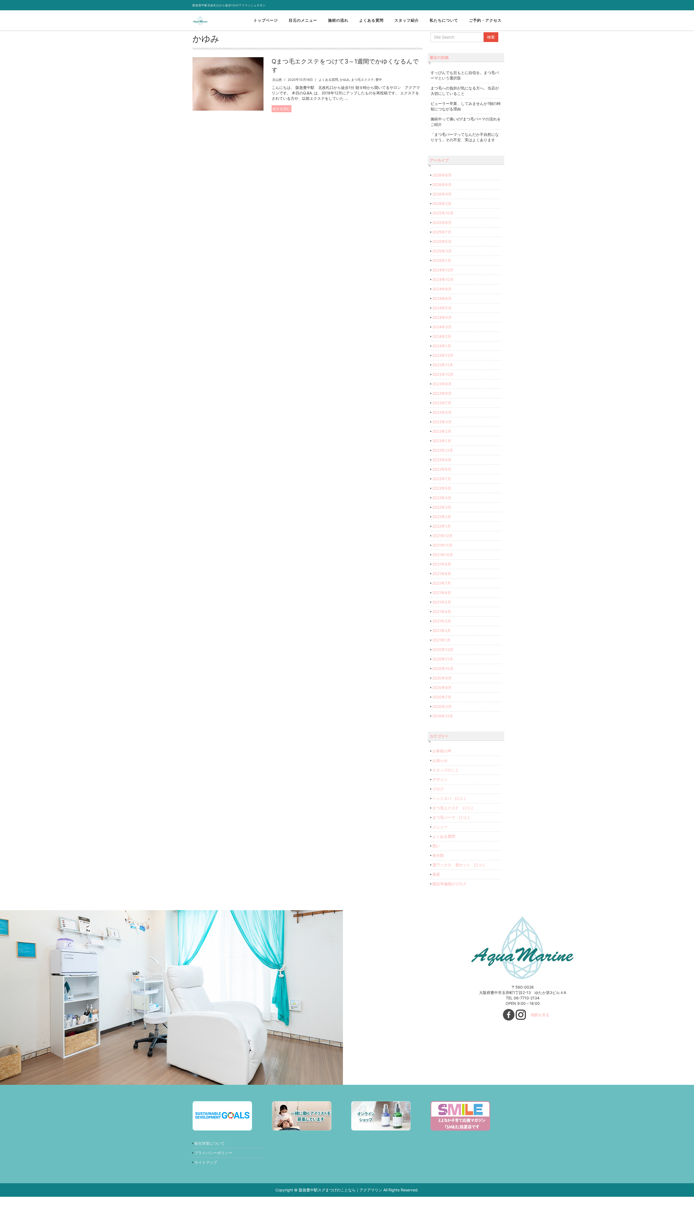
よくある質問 (371, 20)
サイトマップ (205, 1162)
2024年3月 (442, 327)
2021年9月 (441, 564)
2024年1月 (441, 346)
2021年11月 (442, 545)
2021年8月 (441, 573)
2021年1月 (441, 640)
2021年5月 (441, 602)
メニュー (440, 827)
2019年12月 (442, 716)
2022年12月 (442, 450)
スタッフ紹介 (406, 20)
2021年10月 (442, 554)
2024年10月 (443, 279)
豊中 (378, 80)
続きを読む (281, 109)
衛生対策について (209, 1143)
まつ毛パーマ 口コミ (451, 817)
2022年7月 (441, 478)
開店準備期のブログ (449, 883)
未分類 (438, 855)
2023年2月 (441, 431)
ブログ (438, 789)
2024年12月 (442, 270)
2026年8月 (442, 175)
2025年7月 (441, 232)
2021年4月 (441, 611)
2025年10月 (443, 213)
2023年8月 (442, 393)
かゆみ (344, 80)
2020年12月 (442, 649)
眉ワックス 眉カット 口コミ (459, 864)
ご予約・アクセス (485, 20)
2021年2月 (441, 630)
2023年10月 (443, 374)
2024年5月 (442, 308)
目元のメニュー (303, 20)
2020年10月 (443, 668)
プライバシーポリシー (213, 1152)
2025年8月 (442, 222)
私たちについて (444, 20)
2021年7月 (441, 583)
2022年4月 (441, 497)
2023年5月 (442, 412)
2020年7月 (441, 697)
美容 (436, 874)
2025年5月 (442, 241)
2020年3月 (442, 706)
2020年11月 (442, 659)
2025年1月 (441, 260)
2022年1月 (441, 526)
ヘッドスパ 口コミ (449, 798)
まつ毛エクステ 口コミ (453, 808)
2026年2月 (441, 203)
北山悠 (277, 80)
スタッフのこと (445, 770)
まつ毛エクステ (362, 80)
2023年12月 (442, 355)
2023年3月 (442, 421)
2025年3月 (442, 251)
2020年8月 (442, 687)
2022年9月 (441, 459)
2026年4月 (442, 194)
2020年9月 (442, 678)
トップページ (265, 20)
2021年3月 (441, 621)
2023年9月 (442, 383)
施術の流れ (338, 20)
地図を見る (540, 1014)
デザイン (440, 779)
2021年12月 (442, 535)
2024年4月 (442, 317)
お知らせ (440, 760)
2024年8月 (442, 289)
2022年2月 (441, 516)
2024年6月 (442, 298)
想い (436, 845)
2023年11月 (442, 365)
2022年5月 (441, 488)
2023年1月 (441, 440)
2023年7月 (441, 402)
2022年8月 (441, 469)
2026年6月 (442, 184)
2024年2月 (441, 336)
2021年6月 (441, 592)
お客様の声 (441, 751)
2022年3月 (441, 507)
